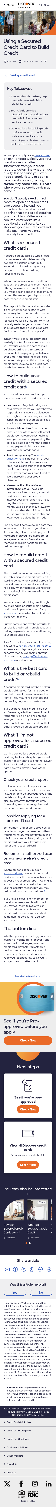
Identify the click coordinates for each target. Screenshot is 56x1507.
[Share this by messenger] (40, 1269)
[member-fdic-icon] (33, 1494)
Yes (15, 1293)
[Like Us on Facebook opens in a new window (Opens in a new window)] (21, 1483)
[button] (26, 1243)
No (41, 1293)
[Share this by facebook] (15, 1269)
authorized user (13, 873)
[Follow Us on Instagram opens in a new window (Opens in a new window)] (35, 1483)
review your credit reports (35, 645)
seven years (11, 613)
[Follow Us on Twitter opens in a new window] (7, 1483)
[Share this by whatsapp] (32, 1269)
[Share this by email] (7, 1269)
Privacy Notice (36, 1415)
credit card (42, 155)
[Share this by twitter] (24, 1269)
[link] (24, 273)
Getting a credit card (22, 75)
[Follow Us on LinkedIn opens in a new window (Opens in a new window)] (48, 1483)
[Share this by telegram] (49, 1269)
